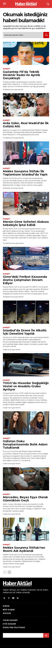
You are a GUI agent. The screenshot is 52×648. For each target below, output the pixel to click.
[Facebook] (8, 598)
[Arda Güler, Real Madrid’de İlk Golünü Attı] (26, 104)
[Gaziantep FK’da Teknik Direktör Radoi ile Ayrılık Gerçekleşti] (26, 53)
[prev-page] (4, 572)
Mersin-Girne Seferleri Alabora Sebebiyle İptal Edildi (26, 223)
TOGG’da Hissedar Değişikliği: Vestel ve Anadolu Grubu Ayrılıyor (26, 386)
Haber (6, 589)
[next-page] (9, 572)
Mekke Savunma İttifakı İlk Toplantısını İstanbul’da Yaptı (25, 173)
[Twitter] (4, 598)
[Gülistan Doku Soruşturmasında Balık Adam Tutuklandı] (26, 423)
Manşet (6, 69)
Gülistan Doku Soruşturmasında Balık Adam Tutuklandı (25, 444)
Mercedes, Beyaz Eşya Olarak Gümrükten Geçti (25, 498)
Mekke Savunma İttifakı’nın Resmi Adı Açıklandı (24, 549)
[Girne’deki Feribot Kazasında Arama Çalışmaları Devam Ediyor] (26, 258)
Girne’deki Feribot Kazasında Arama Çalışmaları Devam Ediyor (25, 280)
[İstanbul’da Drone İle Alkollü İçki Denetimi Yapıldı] (26, 312)
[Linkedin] (17, 598)
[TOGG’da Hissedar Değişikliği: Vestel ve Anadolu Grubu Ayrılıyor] (26, 364)
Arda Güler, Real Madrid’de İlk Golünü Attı (26, 124)
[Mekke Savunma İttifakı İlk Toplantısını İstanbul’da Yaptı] (26, 153)
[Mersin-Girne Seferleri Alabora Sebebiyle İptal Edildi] (26, 203)
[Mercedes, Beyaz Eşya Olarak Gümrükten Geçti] (26, 478)
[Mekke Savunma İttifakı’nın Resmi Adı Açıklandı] (26, 529)
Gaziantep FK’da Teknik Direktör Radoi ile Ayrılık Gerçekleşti (21, 75)
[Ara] (46, 35)
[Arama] (46, 635)
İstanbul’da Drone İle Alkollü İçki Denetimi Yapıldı (24, 332)
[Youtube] (13, 598)
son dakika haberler (26, 589)
